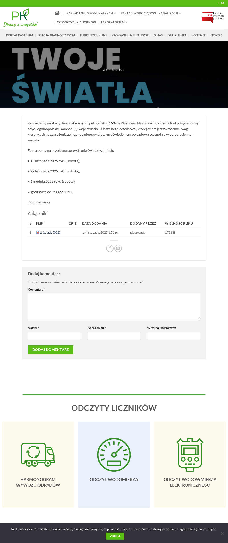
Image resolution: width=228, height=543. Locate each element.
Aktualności (114, 70)
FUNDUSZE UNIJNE (93, 35)
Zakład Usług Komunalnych (90, 13)
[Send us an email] (222, 3)
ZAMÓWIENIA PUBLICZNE (130, 35)
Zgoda (115, 536)
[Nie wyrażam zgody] (222, 534)
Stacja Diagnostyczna (56, 35)
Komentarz (36, 289)
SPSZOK (216, 35)
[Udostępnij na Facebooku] (110, 248)
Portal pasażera (19, 35)
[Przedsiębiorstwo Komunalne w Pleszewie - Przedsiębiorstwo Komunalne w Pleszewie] (25, 18)
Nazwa (33, 328)
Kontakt (198, 35)
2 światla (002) (50, 232)
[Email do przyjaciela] (118, 248)
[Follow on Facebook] (218, 3)
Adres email (97, 328)
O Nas (158, 35)
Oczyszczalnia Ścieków (76, 22)
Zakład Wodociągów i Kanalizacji (149, 13)
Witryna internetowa (161, 328)
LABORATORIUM (113, 22)
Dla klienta (177, 35)
